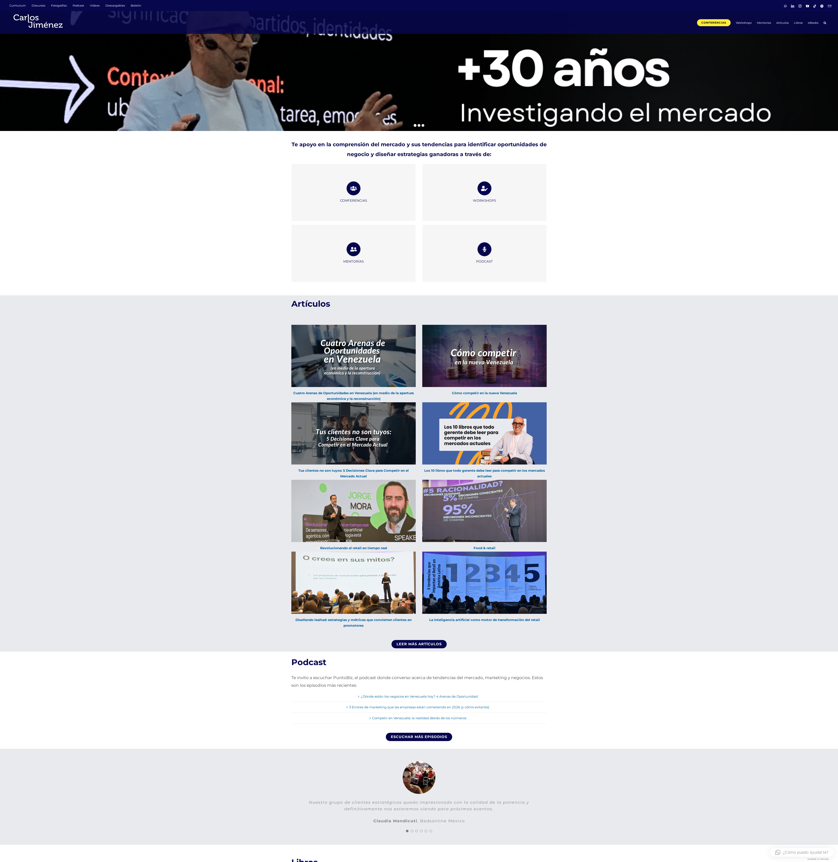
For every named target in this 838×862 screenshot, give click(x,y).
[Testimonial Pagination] (407, 837)
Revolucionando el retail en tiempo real (353, 548)
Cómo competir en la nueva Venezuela (484, 393)
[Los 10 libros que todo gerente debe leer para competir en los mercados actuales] (484, 433)
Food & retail (484, 548)
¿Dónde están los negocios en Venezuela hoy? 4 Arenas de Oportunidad (419, 696)
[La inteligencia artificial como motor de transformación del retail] (484, 583)
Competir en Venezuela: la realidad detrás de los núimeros (419, 718)
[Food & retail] (484, 511)
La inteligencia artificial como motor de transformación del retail (484, 620)
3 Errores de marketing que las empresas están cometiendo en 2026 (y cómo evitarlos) (419, 707)
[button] (825, 22)
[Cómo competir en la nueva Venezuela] (484, 356)
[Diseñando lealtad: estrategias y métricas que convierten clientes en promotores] (353, 583)
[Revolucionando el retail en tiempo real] (353, 511)
